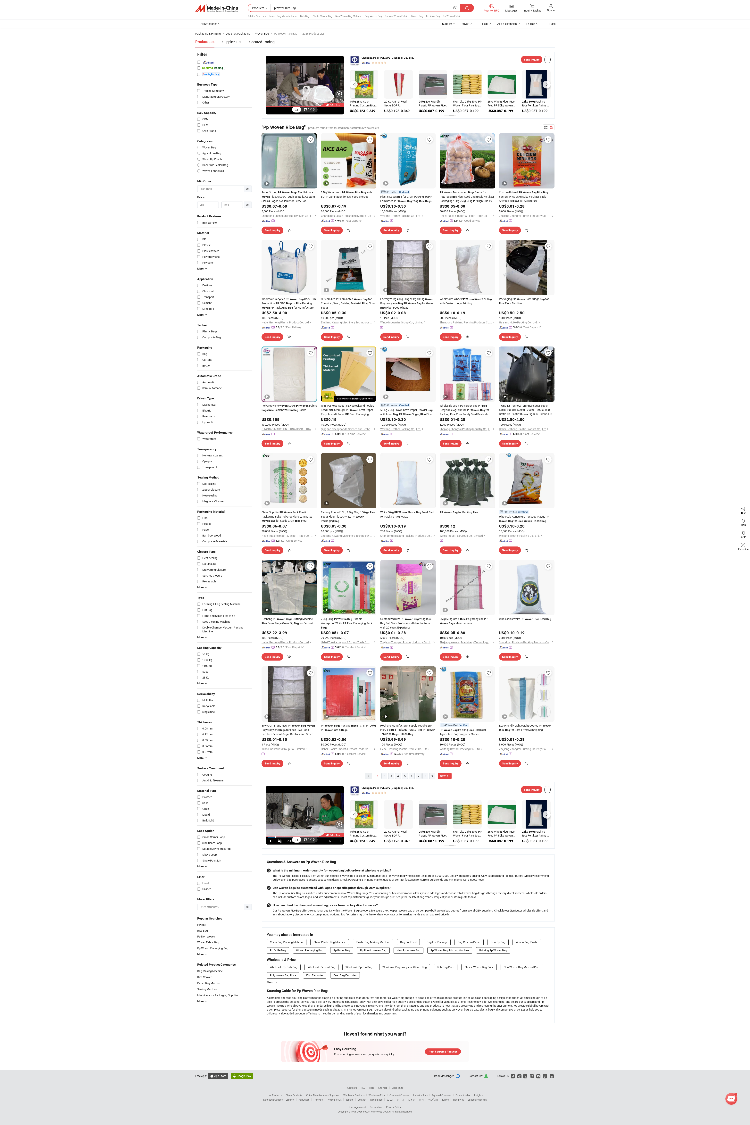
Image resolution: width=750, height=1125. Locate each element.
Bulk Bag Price (445, 967)
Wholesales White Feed (525, 619)
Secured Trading (262, 41)
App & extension (507, 24)
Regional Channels (441, 1095)
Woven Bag (417, 16)
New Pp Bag (498, 942)
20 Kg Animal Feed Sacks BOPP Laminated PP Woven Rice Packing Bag (397, 103)
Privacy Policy (393, 1107)
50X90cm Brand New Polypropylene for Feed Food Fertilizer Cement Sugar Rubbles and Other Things (288, 730)
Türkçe (445, 1099)
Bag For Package (437, 942)
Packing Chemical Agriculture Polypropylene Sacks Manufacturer (463, 732)
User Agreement (357, 1107)
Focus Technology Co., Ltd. (377, 1111)
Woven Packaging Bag (309, 950)
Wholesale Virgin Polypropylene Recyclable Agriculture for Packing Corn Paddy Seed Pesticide (464, 410)
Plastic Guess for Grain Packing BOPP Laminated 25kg (406, 199)
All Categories (209, 24)
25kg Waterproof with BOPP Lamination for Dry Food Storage (346, 194)
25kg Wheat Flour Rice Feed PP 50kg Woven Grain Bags (501, 103)
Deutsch (362, 1099)
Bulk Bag (304, 16)
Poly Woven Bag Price (283, 975)
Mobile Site (397, 1087)
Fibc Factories (314, 975)
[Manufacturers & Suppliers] (216, 8)
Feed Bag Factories (345, 975)
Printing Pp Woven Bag (493, 950)
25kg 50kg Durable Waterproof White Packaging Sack (346, 623)
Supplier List (231, 41)
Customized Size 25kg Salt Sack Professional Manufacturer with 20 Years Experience (405, 623)
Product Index (462, 1095)
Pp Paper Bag (341, 950)
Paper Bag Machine (209, 983)
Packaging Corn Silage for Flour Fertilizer (524, 301)
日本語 (411, 1099)
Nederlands (376, 1099)
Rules (552, 24)
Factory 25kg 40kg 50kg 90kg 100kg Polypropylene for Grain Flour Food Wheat (406, 303)
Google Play (242, 1076)
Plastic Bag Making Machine (373, 942)
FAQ (363, 1087)
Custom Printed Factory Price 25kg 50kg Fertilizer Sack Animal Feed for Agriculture (523, 196)
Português (303, 1099)
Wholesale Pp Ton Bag (359, 967)
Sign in (551, 10)
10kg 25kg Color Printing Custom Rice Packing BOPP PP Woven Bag (362, 103)
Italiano (350, 1099)
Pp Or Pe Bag (278, 950)
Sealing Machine (207, 989)
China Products (294, 1095)
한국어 (400, 1099)
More (270, 982)
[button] (354, 84)
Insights (478, 1095)
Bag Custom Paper (469, 942)
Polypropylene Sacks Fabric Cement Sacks (289, 408)
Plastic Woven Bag (322, 16)
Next (443, 776)
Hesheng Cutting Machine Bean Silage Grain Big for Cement (287, 621)
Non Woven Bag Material (348, 16)
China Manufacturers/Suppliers (322, 1095)
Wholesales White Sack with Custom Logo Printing (466, 301)
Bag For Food (408, 942)
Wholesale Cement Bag (321, 967)
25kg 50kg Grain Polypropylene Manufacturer (464, 621)
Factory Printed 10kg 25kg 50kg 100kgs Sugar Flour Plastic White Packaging (348, 516)
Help (485, 24)
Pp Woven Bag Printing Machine (449, 950)
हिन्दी (421, 1099)
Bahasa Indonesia (477, 1099)
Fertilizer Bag (433, 16)
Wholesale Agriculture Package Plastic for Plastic (524, 519)
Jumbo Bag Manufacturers (283, 16)
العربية (390, 1099)
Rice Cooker (204, 977)
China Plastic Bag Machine (329, 942)
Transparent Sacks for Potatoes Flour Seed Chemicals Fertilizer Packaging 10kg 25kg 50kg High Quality (467, 196)
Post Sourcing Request (443, 1051)
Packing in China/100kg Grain (348, 728)
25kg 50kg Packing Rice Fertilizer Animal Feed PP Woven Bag (534, 103)
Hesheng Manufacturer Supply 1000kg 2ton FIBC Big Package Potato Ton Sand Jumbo (407, 730)
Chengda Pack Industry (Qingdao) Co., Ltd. (388, 57)
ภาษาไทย (433, 1099)
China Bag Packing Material (286, 942)
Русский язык (334, 1099)
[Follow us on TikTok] (519, 1076)
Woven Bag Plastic (527, 942)
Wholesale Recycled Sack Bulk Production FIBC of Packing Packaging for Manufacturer (289, 303)
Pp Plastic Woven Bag (373, 950)
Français (318, 1099)
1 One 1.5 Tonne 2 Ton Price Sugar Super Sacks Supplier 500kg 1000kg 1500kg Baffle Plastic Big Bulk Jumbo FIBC (526, 410)
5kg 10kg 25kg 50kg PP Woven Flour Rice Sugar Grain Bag (467, 103)
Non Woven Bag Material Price (522, 967)
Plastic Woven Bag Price (479, 967)
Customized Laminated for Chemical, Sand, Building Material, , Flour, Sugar (348, 303)
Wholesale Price (377, 1095)
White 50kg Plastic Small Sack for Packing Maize (407, 514)
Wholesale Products (353, 1095)
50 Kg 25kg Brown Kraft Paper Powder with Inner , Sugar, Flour (406, 412)
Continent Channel (399, 1095)
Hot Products (275, 1095)
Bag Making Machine (210, 971)
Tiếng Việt (458, 1099)
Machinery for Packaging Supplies (217, 995)
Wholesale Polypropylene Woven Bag (404, 967)
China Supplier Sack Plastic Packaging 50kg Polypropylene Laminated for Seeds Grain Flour (287, 516)
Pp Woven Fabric (452, 16)
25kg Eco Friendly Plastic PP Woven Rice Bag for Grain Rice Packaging (432, 103)
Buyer (465, 24)
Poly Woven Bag (373, 16)
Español (290, 1099)
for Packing (459, 512)
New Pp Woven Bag (408, 950)
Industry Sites (420, 1095)
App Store (218, 1076)
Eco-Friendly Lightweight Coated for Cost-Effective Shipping (525, 728)
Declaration (376, 1107)
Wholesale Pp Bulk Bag (283, 967)
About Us (352, 1087)
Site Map (383, 1087)
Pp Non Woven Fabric (396, 16)
